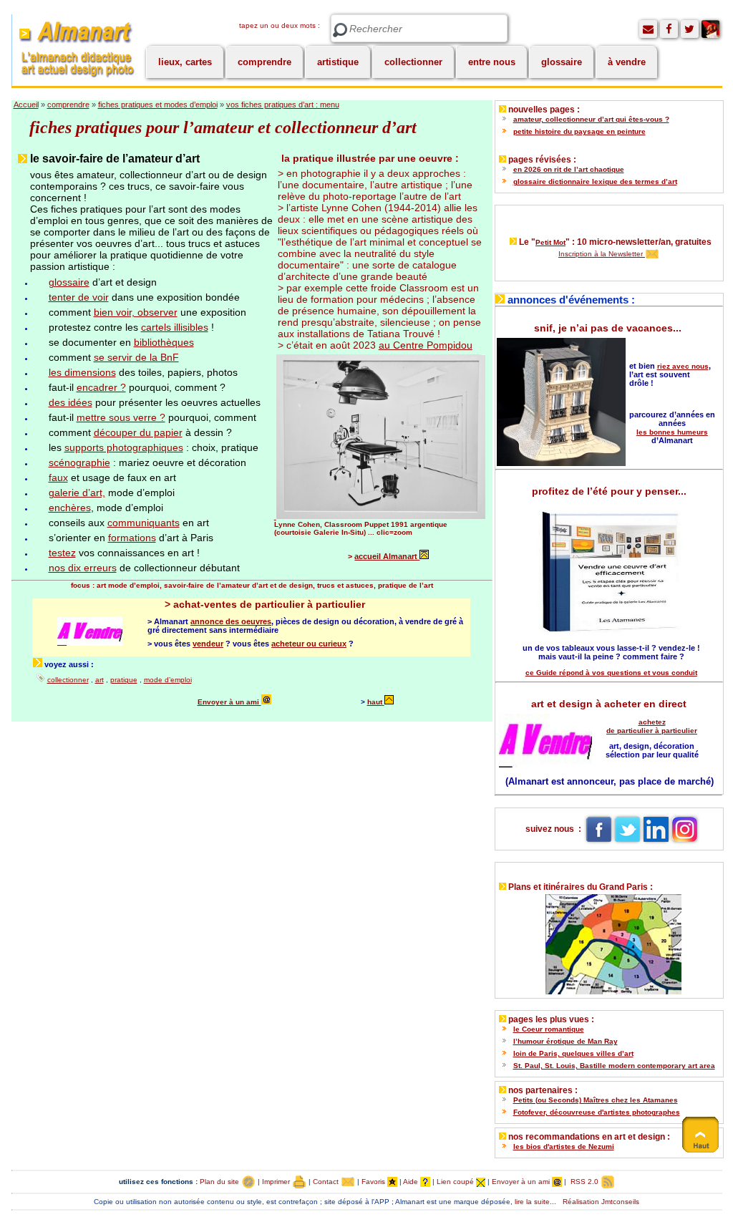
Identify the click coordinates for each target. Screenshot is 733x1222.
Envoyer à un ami (229, 702)
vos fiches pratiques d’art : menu (282, 104)
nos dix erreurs (83, 567)
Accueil (26, 104)
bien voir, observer (136, 312)
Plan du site (220, 1181)
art (99, 680)
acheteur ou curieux (308, 643)
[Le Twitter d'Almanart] (690, 29)
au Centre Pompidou (425, 345)
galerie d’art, (77, 492)
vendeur (208, 643)
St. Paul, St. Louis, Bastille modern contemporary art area (614, 1066)
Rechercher (340, 30)
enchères (70, 507)
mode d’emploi (168, 680)
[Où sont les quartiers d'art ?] (608, 941)
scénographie (79, 462)
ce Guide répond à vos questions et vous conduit (611, 673)
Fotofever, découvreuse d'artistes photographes (596, 1112)
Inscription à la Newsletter (601, 254)
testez (62, 552)
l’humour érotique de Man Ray (565, 1041)
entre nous (491, 62)
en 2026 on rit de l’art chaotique (568, 169)
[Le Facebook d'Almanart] (669, 29)
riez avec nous (683, 366)
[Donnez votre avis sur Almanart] (648, 29)
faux (58, 477)
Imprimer (277, 1181)
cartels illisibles (174, 327)
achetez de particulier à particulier (651, 726)
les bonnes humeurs (672, 432)
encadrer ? (101, 387)
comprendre (264, 62)
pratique (123, 680)
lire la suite (532, 1202)
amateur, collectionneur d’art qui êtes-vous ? (591, 119)
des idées (70, 402)
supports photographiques (123, 447)
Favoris (374, 1181)
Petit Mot (550, 242)
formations (132, 537)
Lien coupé (456, 1181)
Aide (411, 1181)
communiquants (143, 522)
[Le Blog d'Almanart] (710, 29)
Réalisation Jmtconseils (601, 1202)
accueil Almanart (386, 556)
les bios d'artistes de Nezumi (563, 1146)
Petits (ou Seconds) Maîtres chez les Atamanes (595, 1100)
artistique (338, 62)
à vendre (627, 62)
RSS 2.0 (584, 1181)
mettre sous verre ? (121, 417)
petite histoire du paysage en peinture (579, 131)
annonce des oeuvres (230, 621)
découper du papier (138, 432)
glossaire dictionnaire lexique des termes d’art (595, 181)
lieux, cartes (185, 62)
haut (374, 702)
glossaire (561, 62)
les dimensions (82, 372)
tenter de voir (79, 297)
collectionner (413, 62)
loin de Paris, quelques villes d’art (573, 1053)
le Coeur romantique (548, 1029)
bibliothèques (164, 342)
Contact (327, 1181)
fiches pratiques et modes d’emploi (158, 104)
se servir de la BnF (136, 357)
